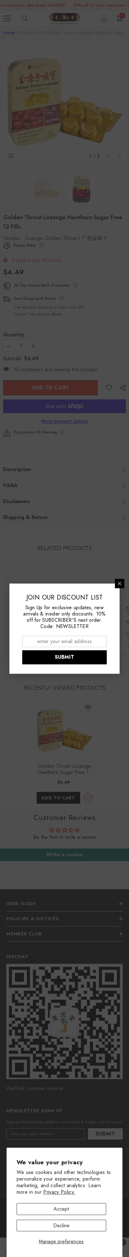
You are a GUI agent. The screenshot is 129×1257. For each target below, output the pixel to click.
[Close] (119, 583)
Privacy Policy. (59, 1192)
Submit (65, 657)
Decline (61, 1225)
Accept (61, 1209)
